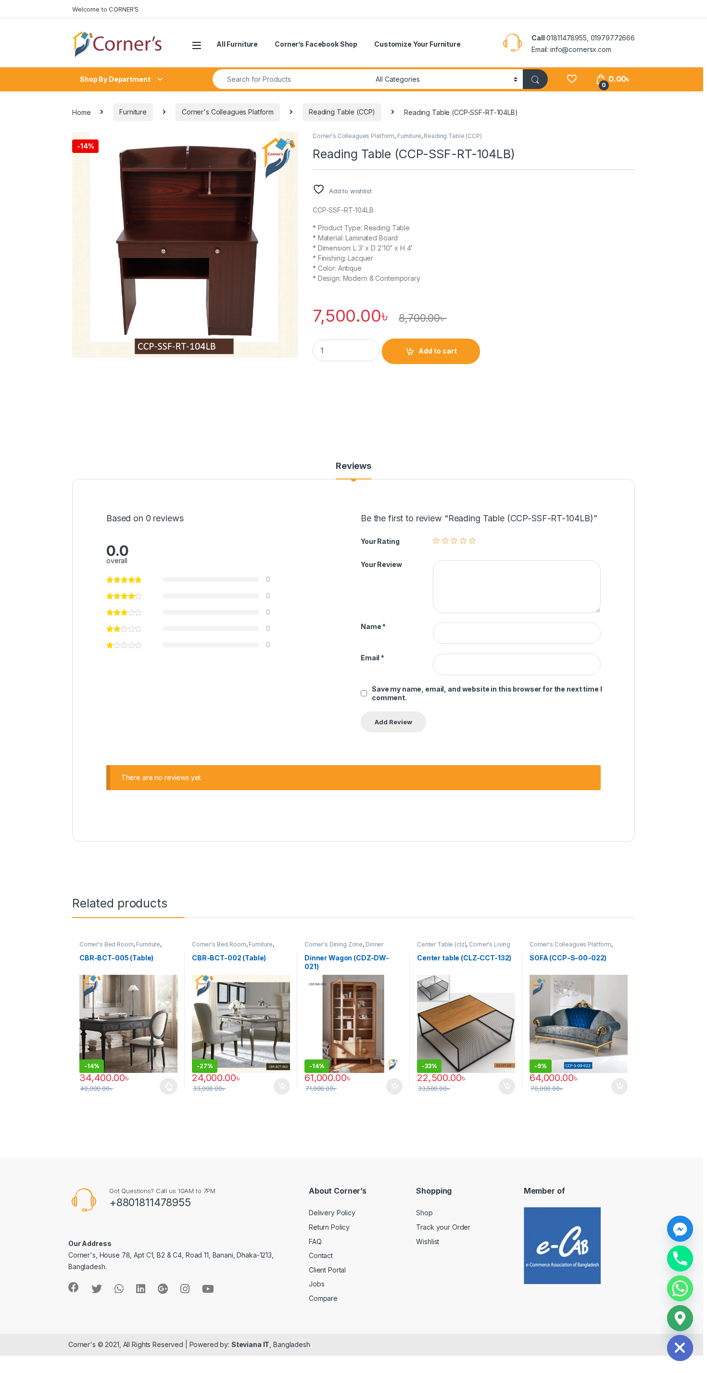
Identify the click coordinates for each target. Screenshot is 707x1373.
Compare (323, 1298)
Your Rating (380, 541)
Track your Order (443, 1227)
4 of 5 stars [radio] (463, 540)
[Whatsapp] (680, 1288)
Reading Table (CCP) (342, 112)
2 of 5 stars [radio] (445, 540)
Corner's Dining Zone (333, 944)
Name (373, 626)
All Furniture (237, 44)
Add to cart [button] (282, 1086)
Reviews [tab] (353, 466)
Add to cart (437, 351)
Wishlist (427, 1241)
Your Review (381, 564)
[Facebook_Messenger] (680, 1229)
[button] (289, 142)
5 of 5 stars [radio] (472, 540)
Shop (424, 1213)
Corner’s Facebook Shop (316, 44)
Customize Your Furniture (417, 44)
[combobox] (291, 79)
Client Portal (327, 1270)
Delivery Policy (332, 1213)
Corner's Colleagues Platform (228, 112)
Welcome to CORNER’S (105, 9)
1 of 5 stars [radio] (436, 540)
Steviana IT (250, 1344)
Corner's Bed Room (106, 944)
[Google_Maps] (680, 1318)
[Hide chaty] (680, 1348)
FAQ (315, 1241)
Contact (321, 1255)
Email (372, 658)
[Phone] (680, 1259)
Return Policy (329, 1227)
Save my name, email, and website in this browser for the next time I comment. (487, 693)
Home (81, 112)
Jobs (316, 1284)
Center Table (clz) (441, 944)
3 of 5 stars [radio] (454, 540)
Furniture (133, 112)
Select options (165, 1086)
